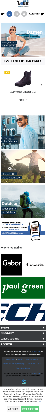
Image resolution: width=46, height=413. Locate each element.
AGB (39, 364)
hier (40, 401)
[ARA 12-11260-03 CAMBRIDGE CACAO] (23, 78)
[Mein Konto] (24, 14)
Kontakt (20, 359)
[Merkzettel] (17, 14)
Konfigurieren (30, 409)
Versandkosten (36, 351)
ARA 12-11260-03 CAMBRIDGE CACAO (23, 92)
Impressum (31, 364)
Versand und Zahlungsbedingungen (14, 364)
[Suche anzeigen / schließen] (9, 14)
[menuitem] (2, 13)
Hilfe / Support (10, 359)
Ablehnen (13, 409)
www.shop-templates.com (23, 382)
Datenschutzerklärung (23, 368)
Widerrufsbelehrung (32, 359)
